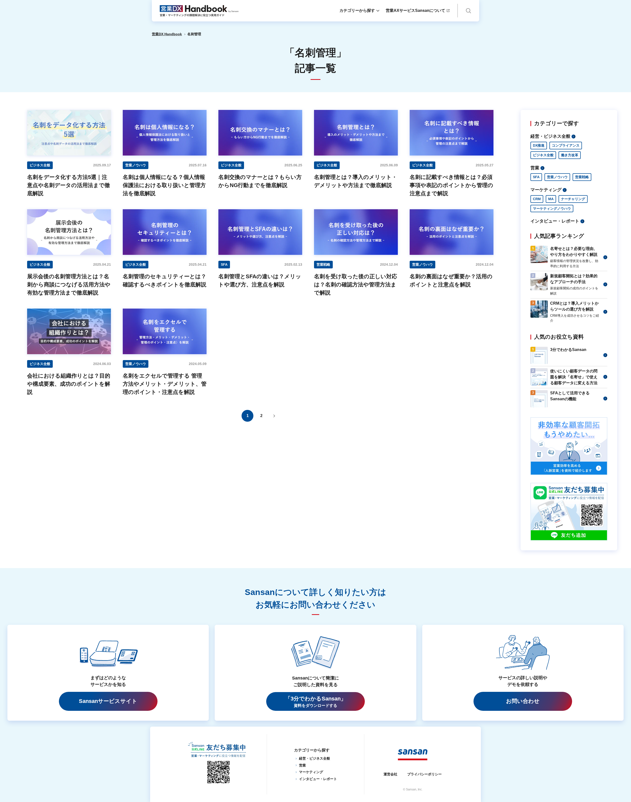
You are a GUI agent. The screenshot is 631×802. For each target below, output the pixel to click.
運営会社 (390, 774)
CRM (537, 199)
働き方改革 (569, 155)
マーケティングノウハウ (552, 208)
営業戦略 (582, 177)
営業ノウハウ (557, 177)
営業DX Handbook (167, 34)
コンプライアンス (565, 145)
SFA (536, 177)
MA (551, 199)
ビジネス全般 (543, 155)
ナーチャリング (573, 199)
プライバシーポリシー (424, 774)
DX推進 (538, 145)
